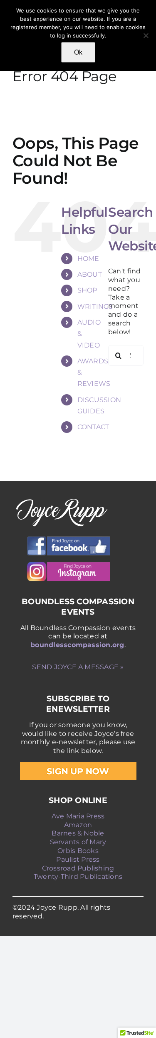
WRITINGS (95, 306)
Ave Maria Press (78, 816)
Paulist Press (77, 859)
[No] (145, 35)
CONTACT (93, 427)
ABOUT (89, 274)
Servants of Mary (78, 842)
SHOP (87, 290)
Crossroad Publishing (78, 868)
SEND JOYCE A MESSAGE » (78, 667)
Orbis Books (78, 851)
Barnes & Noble (78, 833)
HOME (88, 259)
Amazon (78, 825)
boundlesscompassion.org (77, 645)
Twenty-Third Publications (78, 876)
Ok (78, 52)
